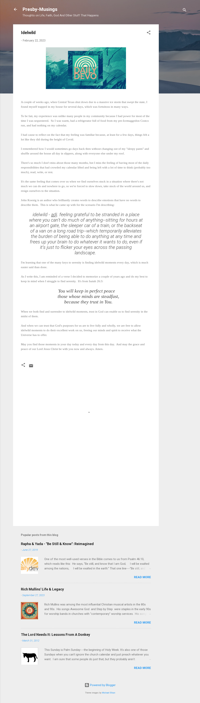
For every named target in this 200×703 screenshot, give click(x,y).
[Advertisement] (174, 82)
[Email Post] (31, 367)
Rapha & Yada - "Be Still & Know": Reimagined (57, 544)
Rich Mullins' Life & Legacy (42, 589)
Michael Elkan (108, 693)
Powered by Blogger (102, 685)
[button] (148, 33)
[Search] (184, 11)
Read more (142, 577)
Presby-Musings (39, 9)
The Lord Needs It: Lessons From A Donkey (55, 635)
